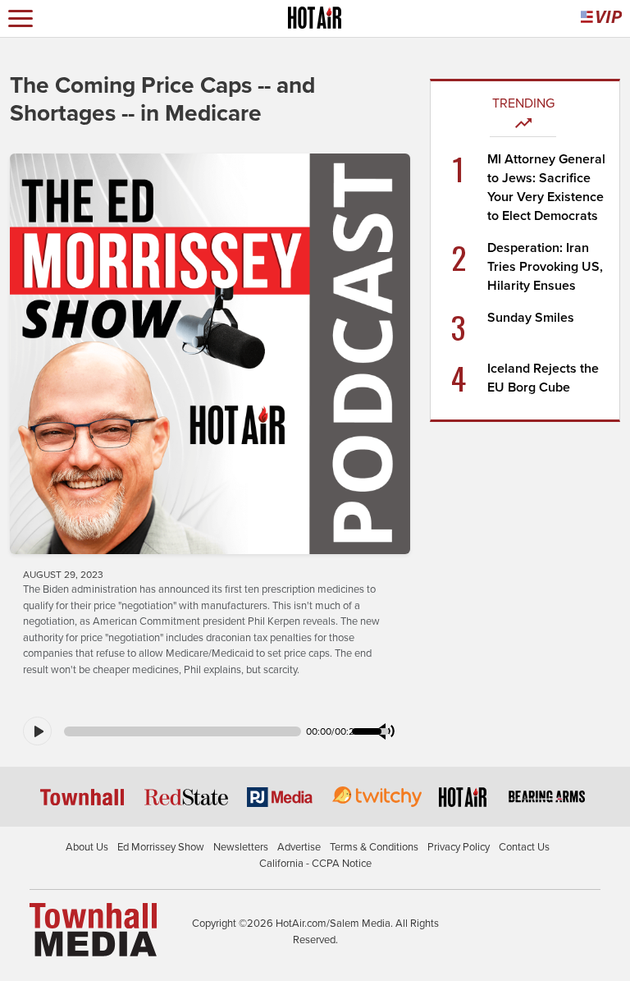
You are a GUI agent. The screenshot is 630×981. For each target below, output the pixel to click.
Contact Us (524, 847)
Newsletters (240, 847)
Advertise (299, 847)
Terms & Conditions (374, 847)
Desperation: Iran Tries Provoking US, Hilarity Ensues (545, 267)
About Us (87, 847)
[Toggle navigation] (20, 18)
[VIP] (601, 18)
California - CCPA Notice (315, 863)
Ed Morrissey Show (160, 847)
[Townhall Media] (93, 929)
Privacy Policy (458, 847)
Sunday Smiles (530, 317)
